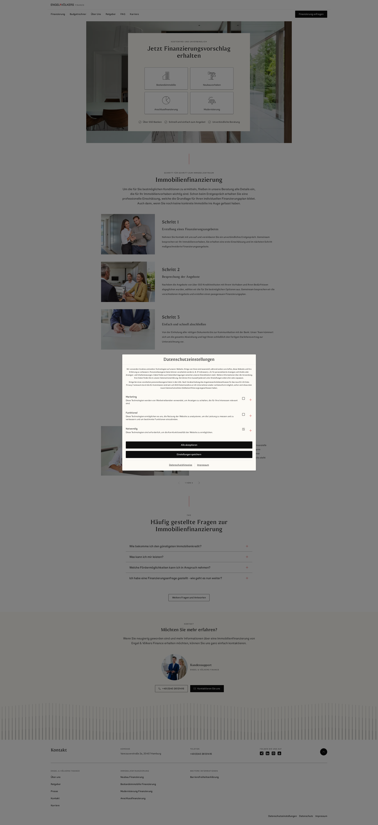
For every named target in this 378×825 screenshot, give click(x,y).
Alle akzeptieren (189, 444)
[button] (189, 400)
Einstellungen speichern (189, 454)
